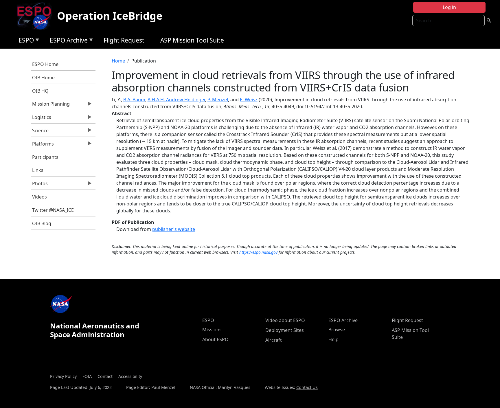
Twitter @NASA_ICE (53, 210)
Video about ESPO (285, 320)
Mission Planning (50, 105)
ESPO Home (45, 64)
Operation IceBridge (109, 16)
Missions (212, 329)
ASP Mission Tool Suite (192, 40)
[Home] (36, 15)
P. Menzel (217, 99)
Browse (336, 329)
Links (37, 170)
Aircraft (273, 340)
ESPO (25, 41)
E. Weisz (249, 99)
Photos (39, 185)
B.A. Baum (134, 99)
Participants (45, 157)
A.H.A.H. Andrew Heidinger (176, 99)
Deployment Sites (284, 330)
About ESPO (215, 339)
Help (333, 339)
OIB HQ (40, 91)
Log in (449, 7)
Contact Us (307, 387)
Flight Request (124, 40)
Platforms (42, 145)
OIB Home (43, 77)
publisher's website (173, 229)
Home (118, 61)
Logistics (41, 118)
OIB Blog (41, 223)
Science (40, 132)
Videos (39, 197)
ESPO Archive (67, 41)
